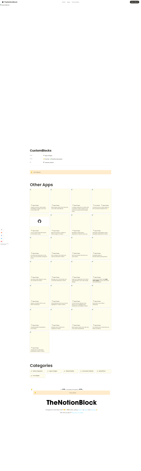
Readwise (53, 285)
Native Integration (35, 370)
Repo (72, 285)
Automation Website (85, 370)
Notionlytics (95, 261)
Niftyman (73, 215)
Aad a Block (72, 392)
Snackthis (32, 309)
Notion (80, 410)
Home (63, 2)
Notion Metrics (55, 237)
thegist (94, 309)
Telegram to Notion (56, 309)
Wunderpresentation (35, 332)
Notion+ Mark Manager (57, 261)
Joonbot (53, 215)
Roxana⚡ (94, 410)
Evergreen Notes (76, 189)
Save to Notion (96, 285)
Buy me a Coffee (77, 412)
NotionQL (32, 285)
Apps (68, 2)
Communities (75, 2)
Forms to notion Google (98, 189)
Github (32, 215)
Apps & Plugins (50, 370)
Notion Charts (96, 215)
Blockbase (33, 189)
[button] (1, 229)
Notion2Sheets (75, 261)
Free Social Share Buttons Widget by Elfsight (5, 244)
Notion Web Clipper (35, 261)
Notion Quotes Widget (77, 237)
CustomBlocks (55, 189)
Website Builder (67, 370)
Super (86, 410)
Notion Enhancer (34, 237)
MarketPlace (99, 370)
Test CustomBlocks (76, 309)
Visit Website (37, 172)
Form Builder (33, 375)
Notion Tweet (95, 237)
